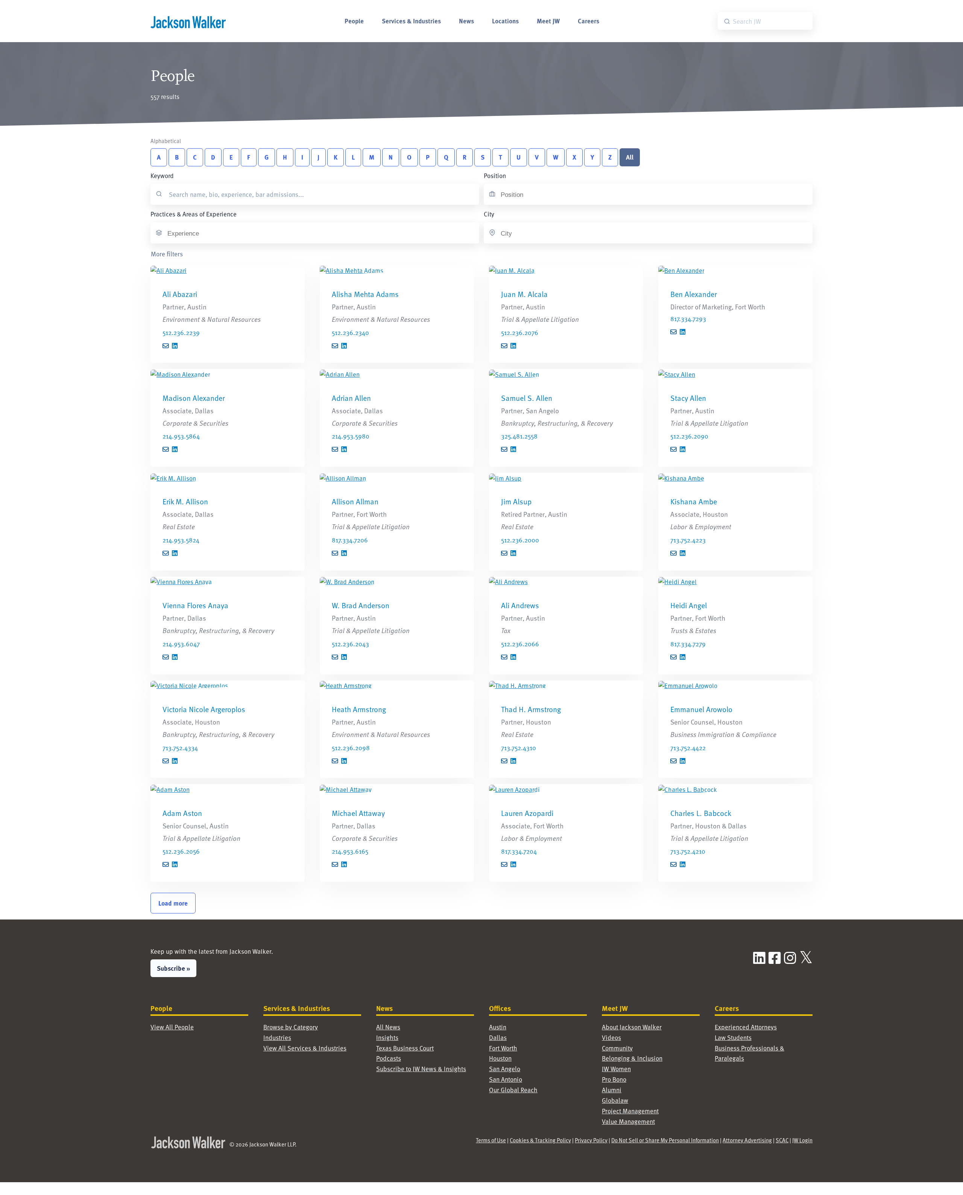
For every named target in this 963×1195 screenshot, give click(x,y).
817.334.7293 (688, 318)
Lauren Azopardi (527, 813)
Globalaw (615, 1100)
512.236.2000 (520, 540)
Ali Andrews (520, 605)
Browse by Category (290, 1027)
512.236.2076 (519, 332)
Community (617, 1048)
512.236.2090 (689, 436)
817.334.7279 (688, 643)
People (354, 20)
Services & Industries (411, 20)
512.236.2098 (351, 747)
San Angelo (504, 1068)
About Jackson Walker (632, 1027)
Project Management (630, 1111)
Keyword (162, 175)
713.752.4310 (518, 747)
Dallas (498, 1037)
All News (388, 1027)
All (629, 156)
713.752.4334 (180, 747)
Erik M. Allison (185, 501)
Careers (588, 20)
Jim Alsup (516, 501)
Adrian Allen (351, 397)
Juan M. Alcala (524, 294)
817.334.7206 (350, 540)
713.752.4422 (688, 747)
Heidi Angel (688, 605)
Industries (277, 1037)
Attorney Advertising (747, 1140)
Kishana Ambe (693, 501)
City (489, 214)
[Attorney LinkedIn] (175, 346)
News (466, 20)
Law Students (733, 1037)
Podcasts (388, 1058)
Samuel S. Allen (526, 397)
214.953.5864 (181, 436)
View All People (172, 1027)
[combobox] (540, 194)
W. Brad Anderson (360, 605)
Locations (505, 20)
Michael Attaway (358, 813)
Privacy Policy (591, 1140)
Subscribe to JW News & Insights (421, 1068)
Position (495, 175)
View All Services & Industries (304, 1048)
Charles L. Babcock (700, 813)
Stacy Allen (688, 397)
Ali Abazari (180, 294)
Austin (497, 1027)
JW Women (616, 1068)
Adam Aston (182, 813)
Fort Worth (503, 1048)
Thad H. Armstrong (531, 709)
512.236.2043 (350, 643)
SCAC (782, 1140)
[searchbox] (538, 194)
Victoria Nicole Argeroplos (204, 709)
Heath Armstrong (359, 709)
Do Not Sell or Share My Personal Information (665, 1140)
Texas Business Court (405, 1048)
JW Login (802, 1140)
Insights (387, 1037)
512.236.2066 (520, 643)
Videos (611, 1037)
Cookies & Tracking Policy (540, 1140)
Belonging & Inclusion (632, 1058)
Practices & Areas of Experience (193, 214)
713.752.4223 (688, 540)
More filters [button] (167, 254)
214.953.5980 (350, 436)
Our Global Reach (513, 1090)
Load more (173, 902)
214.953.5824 (181, 540)
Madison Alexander (194, 397)
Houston (500, 1058)
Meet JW (548, 20)
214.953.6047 (181, 643)
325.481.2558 (519, 436)
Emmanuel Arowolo (701, 709)
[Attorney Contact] (227, 270)
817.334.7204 (519, 851)
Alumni (611, 1090)
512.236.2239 (181, 332)
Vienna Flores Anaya (195, 605)
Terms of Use (491, 1140)
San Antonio (505, 1079)
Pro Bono (614, 1079)
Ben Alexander (693, 294)
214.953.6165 (350, 851)
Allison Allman (355, 501)
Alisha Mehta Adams (365, 294)
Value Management (628, 1121)
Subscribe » (173, 968)
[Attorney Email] (166, 346)
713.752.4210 (687, 851)
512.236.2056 (181, 851)
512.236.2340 (350, 332)
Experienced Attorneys (746, 1027)
